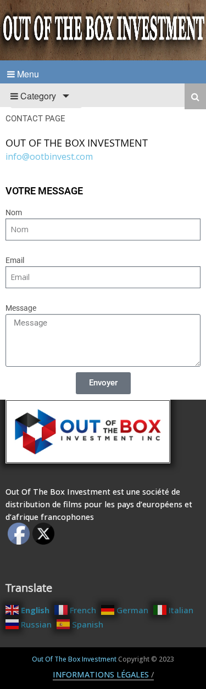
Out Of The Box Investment (74, 659)
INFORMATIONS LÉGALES (101, 674)
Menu (27, 74)
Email (14, 260)
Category (37, 95)
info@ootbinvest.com (49, 156)
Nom (13, 212)
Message (20, 308)
